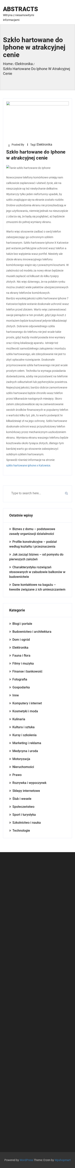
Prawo (17, 775)
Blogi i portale (22, 624)
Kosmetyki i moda (25, 711)
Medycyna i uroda (25, 751)
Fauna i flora (21, 655)
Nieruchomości (23, 767)
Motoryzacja (21, 759)
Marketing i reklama (26, 743)
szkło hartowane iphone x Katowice (28, 465)
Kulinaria (18, 719)
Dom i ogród (21, 639)
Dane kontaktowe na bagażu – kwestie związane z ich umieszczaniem (37, 587)
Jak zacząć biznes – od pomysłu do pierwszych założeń (36, 557)
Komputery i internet (27, 703)
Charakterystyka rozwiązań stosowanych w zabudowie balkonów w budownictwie (37, 572)
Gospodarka (21, 687)
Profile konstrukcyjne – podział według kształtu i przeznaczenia (33, 544)
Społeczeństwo (23, 807)
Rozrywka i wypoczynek (29, 783)
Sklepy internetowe (26, 791)
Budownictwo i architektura (31, 632)
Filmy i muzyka (23, 663)
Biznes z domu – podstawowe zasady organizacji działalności (32, 531)
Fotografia (19, 679)
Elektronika (44, 144)
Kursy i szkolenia (24, 735)
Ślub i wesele (21, 799)
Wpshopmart (63, 1160)
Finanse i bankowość (27, 671)
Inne (15, 695)
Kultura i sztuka (23, 727)
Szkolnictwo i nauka (26, 822)
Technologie (21, 830)
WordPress (26, 1160)
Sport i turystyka (24, 815)
